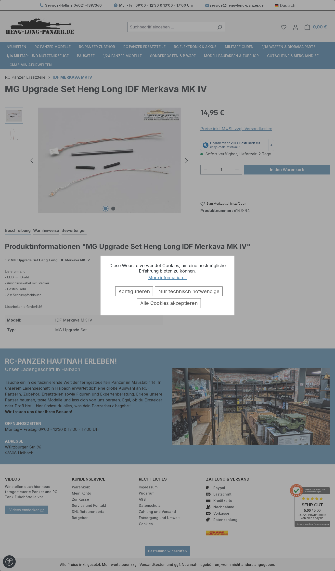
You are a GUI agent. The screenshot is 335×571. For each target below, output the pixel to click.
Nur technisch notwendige (188, 291)
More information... (167, 277)
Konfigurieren (134, 291)
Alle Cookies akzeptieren (169, 303)
